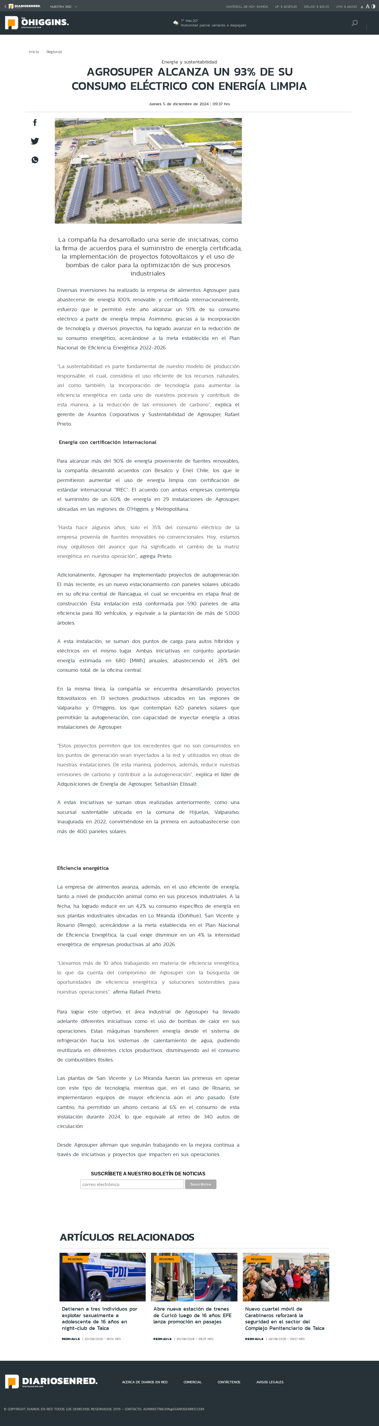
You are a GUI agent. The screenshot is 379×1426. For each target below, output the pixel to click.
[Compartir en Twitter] (34, 144)
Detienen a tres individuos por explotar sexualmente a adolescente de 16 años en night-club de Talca (99, 1318)
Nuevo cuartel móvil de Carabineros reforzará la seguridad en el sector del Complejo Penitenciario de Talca (285, 1318)
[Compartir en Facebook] (34, 125)
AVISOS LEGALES (270, 1382)
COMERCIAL (193, 1382)
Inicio (34, 52)
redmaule (71, 1338)
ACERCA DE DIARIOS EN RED (145, 1382)
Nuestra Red (60, 6)
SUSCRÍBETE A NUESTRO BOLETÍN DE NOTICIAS (148, 1173)
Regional (54, 52)
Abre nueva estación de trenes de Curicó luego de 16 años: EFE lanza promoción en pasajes (192, 1315)
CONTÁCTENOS (229, 1382)
